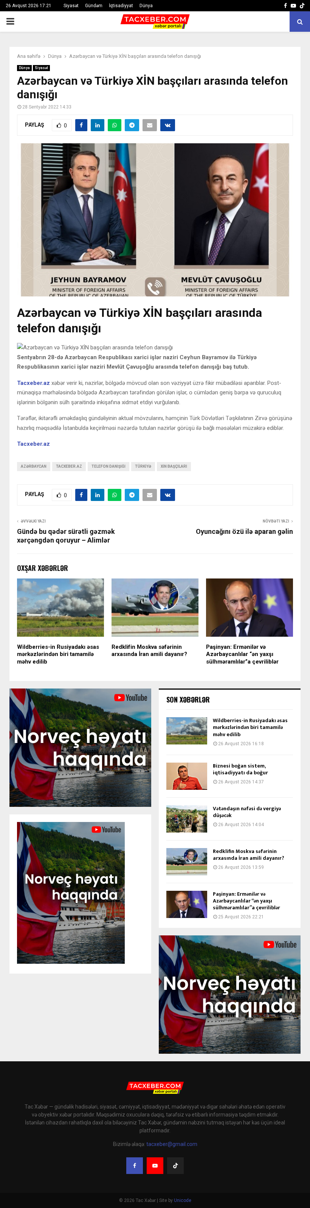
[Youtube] (155, 1165)
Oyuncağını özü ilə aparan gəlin (244, 531)
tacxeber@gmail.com (171, 1144)
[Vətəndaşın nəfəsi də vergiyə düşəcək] (186, 819)
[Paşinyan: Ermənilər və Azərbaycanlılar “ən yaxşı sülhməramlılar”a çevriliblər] (186, 904)
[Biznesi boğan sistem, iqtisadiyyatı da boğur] (186, 776)
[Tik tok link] (302, 5)
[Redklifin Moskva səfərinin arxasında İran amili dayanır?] (186, 861)
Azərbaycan (33, 466)
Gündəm (93, 5)
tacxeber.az (69, 466)
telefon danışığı (108, 466)
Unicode (182, 1200)
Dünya (146, 5)
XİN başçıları (174, 466)
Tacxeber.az (33, 443)
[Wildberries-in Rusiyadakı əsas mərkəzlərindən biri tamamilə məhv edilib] (186, 730)
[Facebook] (134, 1165)
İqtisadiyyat (121, 5)
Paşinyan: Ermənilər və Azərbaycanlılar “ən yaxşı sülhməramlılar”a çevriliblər (242, 654)
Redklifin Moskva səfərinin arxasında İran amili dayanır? (149, 651)
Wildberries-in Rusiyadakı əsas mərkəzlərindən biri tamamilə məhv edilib (58, 654)
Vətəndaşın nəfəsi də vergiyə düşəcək (247, 812)
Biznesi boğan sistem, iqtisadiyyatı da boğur (240, 769)
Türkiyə (143, 466)
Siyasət (71, 5)
